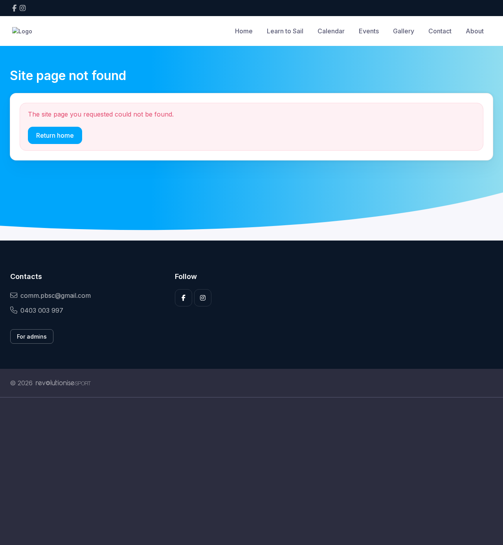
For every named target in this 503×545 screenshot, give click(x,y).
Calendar (331, 31)
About (475, 31)
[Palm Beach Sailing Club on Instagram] (23, 8)
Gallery (403, 31)
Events (369, 31)
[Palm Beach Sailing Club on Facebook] (14, 8)
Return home (55, 135)
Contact (440, 31)
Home (244, 31)
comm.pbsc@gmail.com (55, 295)
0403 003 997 (41, 310)
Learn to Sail (285, 31)
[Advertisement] (245, 471)
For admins (32, 336)
